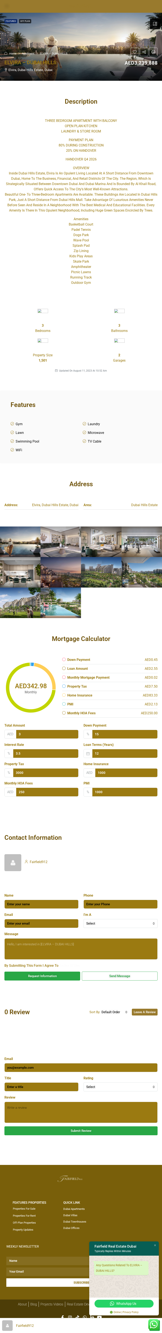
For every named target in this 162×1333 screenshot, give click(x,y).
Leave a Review (145, 1012)
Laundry (94, 424)
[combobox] (121, 923)
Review (9, 1097)
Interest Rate (14, 745)
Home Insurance (96, 764)
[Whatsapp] (85, 1317)
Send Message (119, 976)
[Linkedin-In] (92, 1317)
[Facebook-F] (63, 1317)
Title (7, 1078)
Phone (88, 895)
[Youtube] (99, 1317)
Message (11, 934)
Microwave (96, 433)
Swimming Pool (27, 441)
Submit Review (81, 1131)
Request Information (42, 976)
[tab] (155, 24)
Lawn (20, 433)
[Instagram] (70, 1317)
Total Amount (14, 725)
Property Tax (14, 764)
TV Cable (94, 441)
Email (8, 915)
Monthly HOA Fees (18, 783)
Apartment (28, 53)
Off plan (25, 21)
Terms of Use (69, 966)
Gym (19, 424)
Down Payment (95, 725)
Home (12, 53)
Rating (88, 1078)
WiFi (19, 450)
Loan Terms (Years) (99, 745)
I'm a (87, 915)
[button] (135, 52)
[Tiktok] (77, 1317)
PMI (87, 783)
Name (9, 895)
